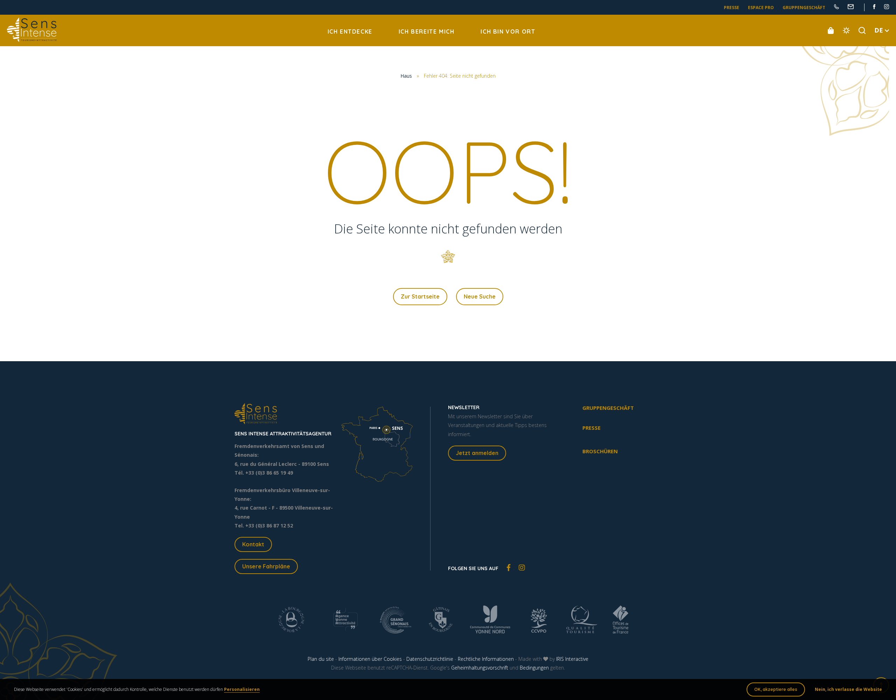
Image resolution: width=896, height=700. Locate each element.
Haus (406, 75)
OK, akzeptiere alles (775, 689)
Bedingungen (534, 667)
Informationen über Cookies (370, 659)
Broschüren (600, 451)
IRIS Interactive (572, 659)
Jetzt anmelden (477, 452)
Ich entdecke (350, 31)
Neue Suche (480, 296)
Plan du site (321, 659)
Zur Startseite (420, 296)
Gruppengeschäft (804, 7)
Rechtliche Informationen (486, 659)
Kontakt (253, 544)
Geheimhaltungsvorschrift (479, 667)
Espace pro (761, 7)
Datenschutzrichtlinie (429, 659)
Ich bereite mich (427, 31)
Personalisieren (242, 689)
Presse (731, 7)
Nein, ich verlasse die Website (848, 689)
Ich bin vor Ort (508, 31)
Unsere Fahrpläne (266, 566)
